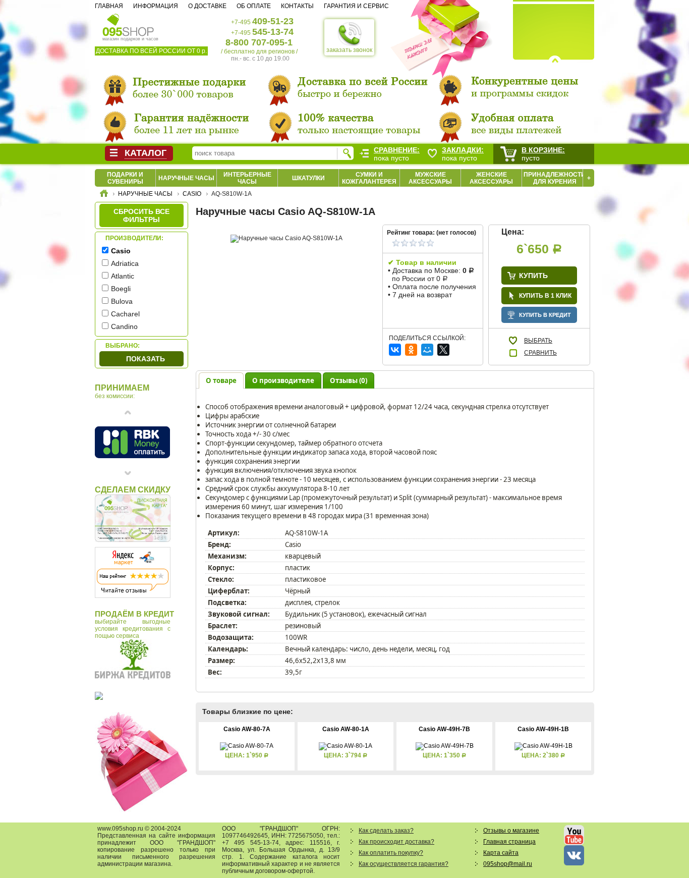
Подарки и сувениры (125, 178)
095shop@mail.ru (507, 863)
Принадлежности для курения (555, 178)
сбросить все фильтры (141, 215)
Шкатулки (308, 178)
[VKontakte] (395, 350)
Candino (124, 326)
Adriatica (125, 263)
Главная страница (509, 841)
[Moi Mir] (427, 350)
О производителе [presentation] (283, 380)
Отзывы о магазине (511, 830)
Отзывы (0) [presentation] (348, 380)
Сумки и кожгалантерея (369, 178)
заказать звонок (349, 49)
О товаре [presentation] (221, 380)
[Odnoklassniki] (411, 350)
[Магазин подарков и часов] (128, 24)
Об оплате (254, 6)
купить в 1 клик (545, 295)
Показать (145, 359)
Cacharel (125, 314)
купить (533, 275)
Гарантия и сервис (356, 6)
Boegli (121, 289)
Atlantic (122, 276)
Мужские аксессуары (430, 178)
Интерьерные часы (247, 178)
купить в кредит (545, 315)
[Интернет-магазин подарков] (104, 194)
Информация (155, 6)
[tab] (221, 380)
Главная (109, 6)
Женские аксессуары (491, 178)
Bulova (122, 301)
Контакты (297, 6)
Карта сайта (501, 852)
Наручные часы (186, 178)
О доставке (207, 6)
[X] (443, 350)
